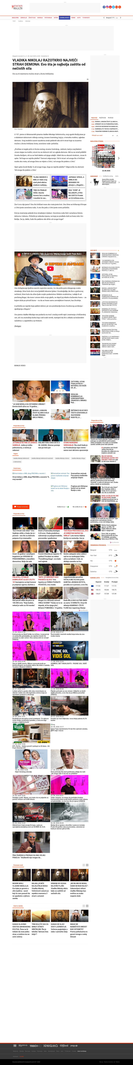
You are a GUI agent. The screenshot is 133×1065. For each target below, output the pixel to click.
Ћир (116, 7)
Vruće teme (17, 468)
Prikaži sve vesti (97, 135)
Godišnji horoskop (108, 176)
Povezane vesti (18, 865)
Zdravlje (24, 17)
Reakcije (110, 117)
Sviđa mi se (62, 507)
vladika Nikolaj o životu (62, 458)
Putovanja (48, 17)
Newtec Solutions (108, 1062)
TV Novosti (86, 17)
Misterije (27, 21)
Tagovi (15, 453)
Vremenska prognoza (98, 545)
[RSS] (118, 250)
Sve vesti (93, 250)
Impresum (15, 1056)
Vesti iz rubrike (18, 906)
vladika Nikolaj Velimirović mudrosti (42, 458)
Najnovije (94, 117)
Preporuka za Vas (18, 426)
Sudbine (20, 21)
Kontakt (21, 1056)
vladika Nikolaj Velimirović (21, 458)
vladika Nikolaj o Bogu (78, 458)
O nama (74, 1051)
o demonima (17, 462)
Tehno (73, 17)
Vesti (14, 21)
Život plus (32, 17)
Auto (79, 17)
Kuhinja (40, 17)
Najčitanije (102, 117)
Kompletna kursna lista (112, 577)
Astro (56, 17)
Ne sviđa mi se (79, 507)
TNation (117, 1062)
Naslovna (15, 17)
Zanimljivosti (64, 17)
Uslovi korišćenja (81, 1051)
